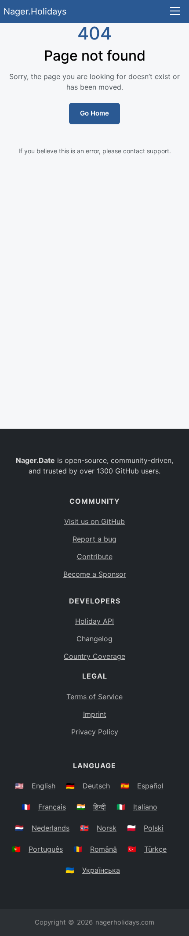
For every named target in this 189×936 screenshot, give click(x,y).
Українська (101, 870)
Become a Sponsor (94, 574)
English (43, 785)
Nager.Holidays (35, 11)
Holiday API (94, 621)
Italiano (145, 806)
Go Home (94, 113)
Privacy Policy (94, 731)
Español (150, 785)
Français (52, 806)
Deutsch (96, 785)
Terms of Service (94, 696)
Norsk (106, 828)
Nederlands (50, 828)
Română (103, 849)
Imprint (94, 714)
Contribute (95, 556)
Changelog (94, 638)
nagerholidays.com (124, 922)
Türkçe (155, 849)
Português (46, 849)
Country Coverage (94, 656)
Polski (154, 828)
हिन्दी (99, 806)
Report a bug (94, 539)
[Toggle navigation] (175, 11)
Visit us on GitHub (94, 521)
